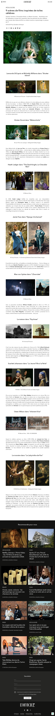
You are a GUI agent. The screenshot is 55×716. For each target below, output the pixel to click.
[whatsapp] (17, 28)
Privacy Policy (33, 694)
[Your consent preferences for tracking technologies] (52, 713)
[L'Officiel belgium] (27, 2)
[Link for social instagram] (27, 710)
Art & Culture (10, 7)
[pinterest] (11, 28)
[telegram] (20, 28)
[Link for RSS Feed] (30, 710)
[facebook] (9, 28)
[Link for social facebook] (24, 710)
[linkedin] (13, 28)
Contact (22, 713)
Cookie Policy (37, 713)
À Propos (16, 713)
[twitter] (15, 28)
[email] (7, 28)
